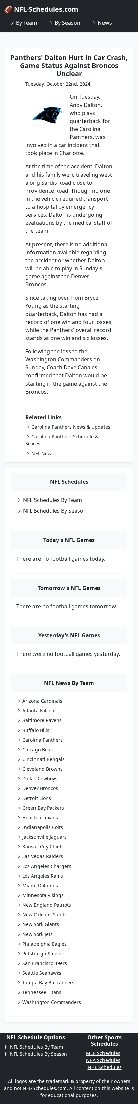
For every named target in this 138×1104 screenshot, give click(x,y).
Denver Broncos (40, 788)
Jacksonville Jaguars (44, 837)
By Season (67, 22)
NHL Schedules (105, 1067)
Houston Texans (40, 817)
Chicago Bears (38, 749)
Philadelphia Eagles (44, 944)
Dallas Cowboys (39, 778)
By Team (26, 22)
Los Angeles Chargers (46, 866)
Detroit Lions (36, 798)
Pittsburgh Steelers (44, 953)
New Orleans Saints (44, 914)
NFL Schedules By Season (55, 510)
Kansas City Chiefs (43, 846)
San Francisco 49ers (44, 963)
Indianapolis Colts (42, 827)
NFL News (42, 453)
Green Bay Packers (43, 808)
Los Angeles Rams (42, 876)
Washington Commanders (51, 1002)
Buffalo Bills (35, 730)
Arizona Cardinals (42, 701)
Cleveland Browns (42, 769)
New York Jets (37, 934)
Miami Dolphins (40, 885)
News (105, 22)
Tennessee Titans (41, 992)
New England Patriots (46, 905)
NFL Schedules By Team (52, 500)
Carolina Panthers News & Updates (70, 427)
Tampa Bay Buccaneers (48, 982)
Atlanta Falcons (39, 710)
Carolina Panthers (42, 740)
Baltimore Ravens (42, 720)
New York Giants (40, 924)
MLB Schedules (103, 1053)
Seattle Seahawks (41, 973)
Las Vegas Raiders (42, 856)
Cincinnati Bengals (43, 759)
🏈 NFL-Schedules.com (41, 9)
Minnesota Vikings (43, 895)
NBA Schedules (103, 1060)
